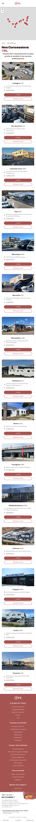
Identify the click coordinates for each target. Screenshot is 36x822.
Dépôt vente (18, 735)
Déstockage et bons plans (18, 760)
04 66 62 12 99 (10, 428)
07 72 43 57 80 (10, 469)
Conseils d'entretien (18, 777)
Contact (18, 715)
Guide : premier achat (18, 774)
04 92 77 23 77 (10, 259)
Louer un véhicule (18, 765)
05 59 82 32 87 (10, 637)
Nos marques (18, 763)
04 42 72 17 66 (10, 90)
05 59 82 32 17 (10, 553)
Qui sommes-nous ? (18, 707)
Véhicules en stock (18, 98)
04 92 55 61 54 (10, 218)
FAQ (18, 718)
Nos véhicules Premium (18, 754)
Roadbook (18, 780)
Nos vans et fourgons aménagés (18, 752)
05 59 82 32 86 (10, 175)
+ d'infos (18, 95)
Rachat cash (18, 737)
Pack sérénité (18, 732)
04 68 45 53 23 (10, 387)
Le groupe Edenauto (18, 709)
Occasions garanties (18, 757)
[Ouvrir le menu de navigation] (3, 3)
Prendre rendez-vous (18, 791)
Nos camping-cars (18, 749)
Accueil (3, 43)
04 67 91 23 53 (10, 345)
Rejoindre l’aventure (18, 712)
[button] (13, 24)
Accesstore (18, 740)
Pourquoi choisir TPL (18, 726)
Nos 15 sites (18, 788)
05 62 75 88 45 (10, 680)
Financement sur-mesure (18, 729)
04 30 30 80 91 (10, 594)
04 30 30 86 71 (10, 133)
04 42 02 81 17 (10, 302)
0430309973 (10, 512)
